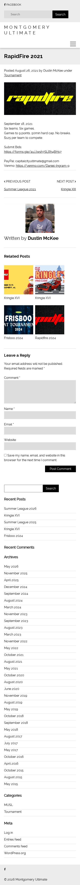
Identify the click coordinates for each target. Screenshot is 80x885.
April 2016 (11, 763)
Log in (8, 833)
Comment (12, 378)
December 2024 (15, 587)
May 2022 (11, 648)
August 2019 (13, 702)
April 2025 (11, 580)
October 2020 (14, 675)
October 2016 (14, 757)
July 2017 (11, 743)
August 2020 (13, 682)
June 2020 (11, 689)
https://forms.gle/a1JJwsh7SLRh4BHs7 (33, 152)
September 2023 (16, 621)
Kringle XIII (68, 189)
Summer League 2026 (20, 508)
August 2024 (13, 600)
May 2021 (11, 668)
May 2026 (11, 566)
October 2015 (13, 770)
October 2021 (13, 655)
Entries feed (12, 839)
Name (9, 409)
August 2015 (13, 777)
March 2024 (12, 607)
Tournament (13, 75)
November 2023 (15, 614)
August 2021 (13, 661)
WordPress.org (15, 853)
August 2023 (13, 627)
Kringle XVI (12, 515)
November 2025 (15, 573)
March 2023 (12, 634)
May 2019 (11, 709)
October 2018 (14, 716)
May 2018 (11, 729)
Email (9, 424)
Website (10, 440)
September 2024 (16, 594)
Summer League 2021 (20, 189)
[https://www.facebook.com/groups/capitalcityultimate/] (5, 869)
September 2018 (16, 723)
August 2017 (13, 736)
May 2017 (11, 750)
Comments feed (15, 846)
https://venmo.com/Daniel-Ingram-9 (42, 166)
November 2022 (15, 641)
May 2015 (11, 784)
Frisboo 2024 (13, 536)
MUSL (8, 805)
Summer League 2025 (20, 522)
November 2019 (15, 695)
